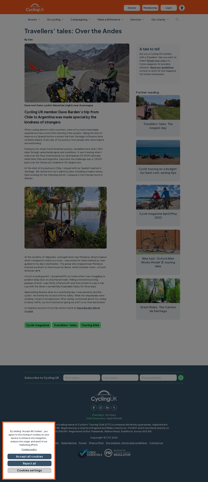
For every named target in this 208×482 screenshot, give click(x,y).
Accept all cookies (29, 456)
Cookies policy (29, 449)
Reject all (29, 463)
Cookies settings (29, 470)
